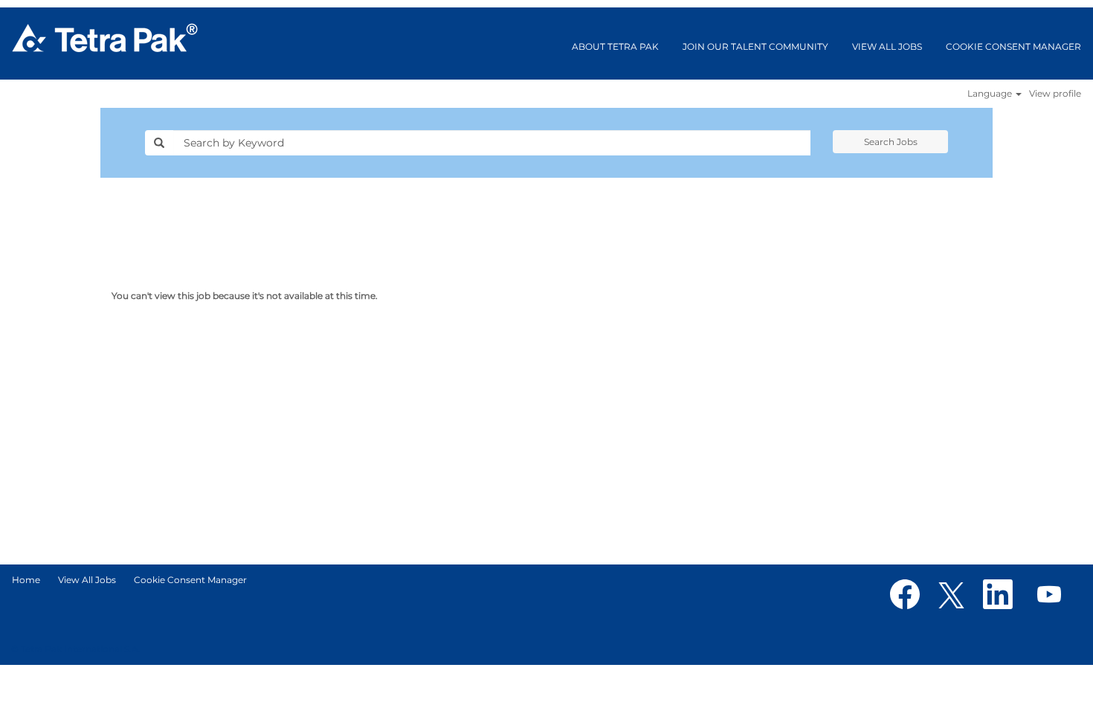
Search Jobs (891, 141)
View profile (1055, 94)
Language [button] (990, 94)
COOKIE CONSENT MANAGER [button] (1013, 46)
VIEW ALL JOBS (887, 46)
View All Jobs (87, 579)
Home (26, 579)
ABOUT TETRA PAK (615, 46)
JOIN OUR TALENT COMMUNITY (755, 46)
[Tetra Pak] (105, 38)
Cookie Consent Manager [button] (190, 579)
